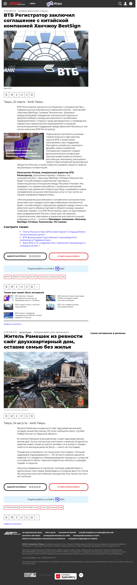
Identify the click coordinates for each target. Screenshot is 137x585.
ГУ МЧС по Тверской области (16, 410)
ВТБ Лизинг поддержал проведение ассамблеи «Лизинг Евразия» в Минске (28, 315)
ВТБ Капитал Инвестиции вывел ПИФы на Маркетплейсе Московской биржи (71, 298)
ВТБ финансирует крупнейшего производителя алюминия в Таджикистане (48, 239)
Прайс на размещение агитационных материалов (43, 539)
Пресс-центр (50, 532)
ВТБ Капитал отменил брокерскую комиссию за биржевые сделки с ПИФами (27, 298)
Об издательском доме (32, 532)
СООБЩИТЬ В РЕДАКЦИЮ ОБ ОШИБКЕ (82, 539)
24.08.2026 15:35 (10, 332)
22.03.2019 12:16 (10, 11)
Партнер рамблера (45, 575)
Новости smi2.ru (13, 324)
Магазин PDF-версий (67, 532)
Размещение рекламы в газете (86, 536)
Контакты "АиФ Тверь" (31, 536)
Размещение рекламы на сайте (56, 536)
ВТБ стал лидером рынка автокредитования (68, 306)
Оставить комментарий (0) (69, 256)
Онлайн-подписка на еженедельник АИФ (96, 532)
